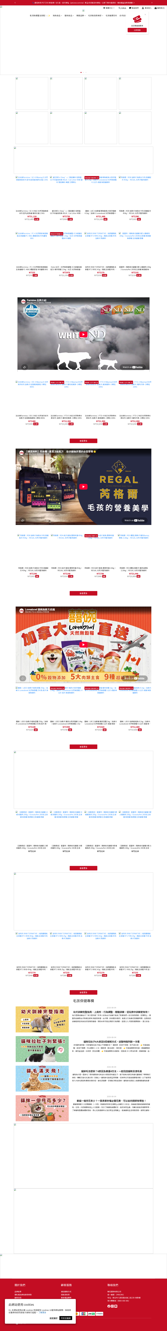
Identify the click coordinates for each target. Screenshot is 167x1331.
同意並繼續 (66, 1318)
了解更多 (42, 1312)
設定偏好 (53, 1318)
